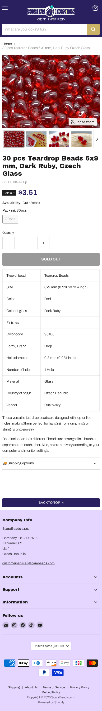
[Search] (93, 29)
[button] (13, 139)
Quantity (8, 232)
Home (7, 44)
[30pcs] (10, 225)
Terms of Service (54, 687)
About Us (31, 687)
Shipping (14, 687)
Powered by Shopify (51, 702)
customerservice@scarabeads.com (28, 563)
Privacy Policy (79, 687)
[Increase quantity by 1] (44, 243)
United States (48, 646)
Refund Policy (51, 692)
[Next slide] (97, 139)
